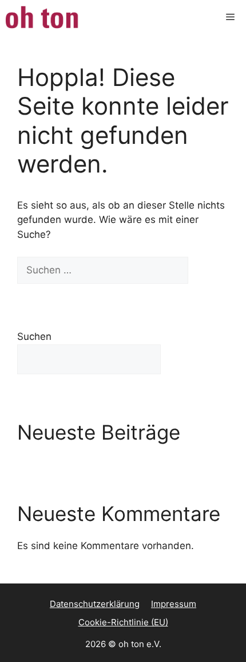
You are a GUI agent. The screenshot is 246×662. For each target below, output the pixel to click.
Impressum (173, 603)
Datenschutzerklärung (95, 603)
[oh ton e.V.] (43, 17)
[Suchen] (208, 270)
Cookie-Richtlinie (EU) (123, 622)
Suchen (34, 336)
